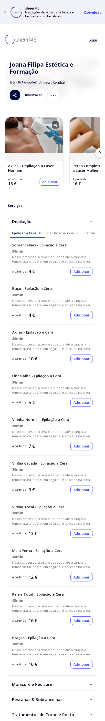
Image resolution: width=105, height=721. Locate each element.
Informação (33, 95)
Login (92, 40)
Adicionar (50, 182)
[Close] (5, 12)
